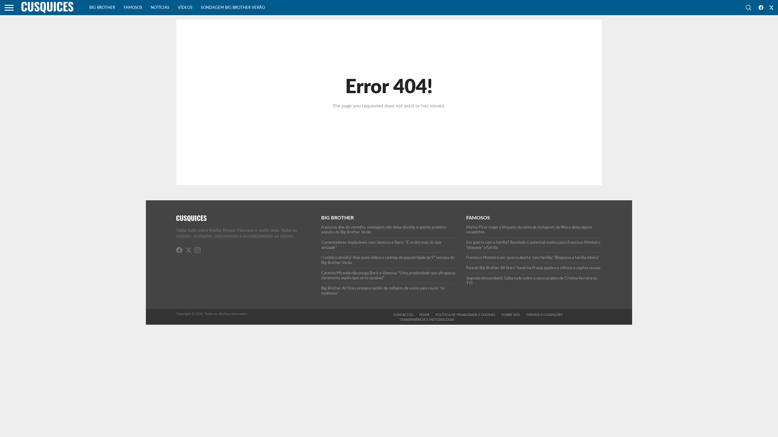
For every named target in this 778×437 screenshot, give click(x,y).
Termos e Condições (544, 315)
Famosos (133, 8)
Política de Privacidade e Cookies (465, 315)
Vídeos (185, 8)
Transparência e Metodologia (426, 319)
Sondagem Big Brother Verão (233, 8)
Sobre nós (510, 315)
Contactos (403, 315)
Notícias (160, 8)
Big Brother (102, 8)
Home (424, 315)
